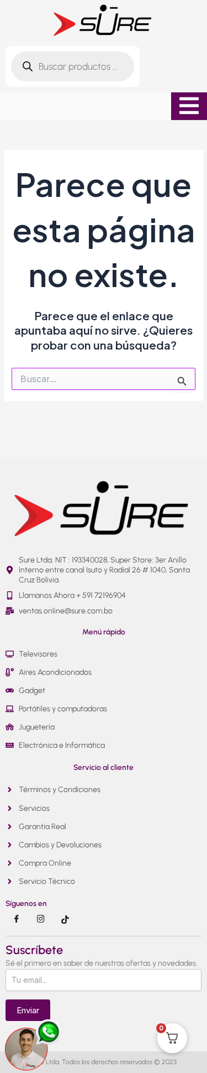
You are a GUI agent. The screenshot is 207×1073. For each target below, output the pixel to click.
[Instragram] (41, 919)
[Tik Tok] (65, 919)
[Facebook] (16, 919)
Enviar (28, 1010)
